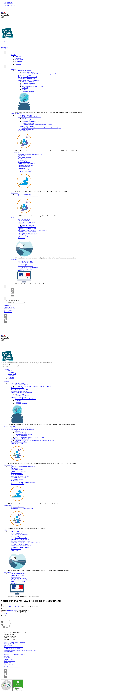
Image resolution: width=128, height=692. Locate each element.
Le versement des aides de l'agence (27, 228)
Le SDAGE (25, 88)
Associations (18, 61)
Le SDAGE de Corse (24, 131)
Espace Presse (4, 49)
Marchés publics (8, 651)
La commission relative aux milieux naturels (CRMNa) (37, 124)
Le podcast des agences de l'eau (27, 163)
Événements (14, 193)
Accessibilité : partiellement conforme (14, 654)
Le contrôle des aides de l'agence (27, 231)
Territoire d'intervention (24, 75)
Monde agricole (19, 59)
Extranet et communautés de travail (13, 647)
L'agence (13, 69)
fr (4, 41)
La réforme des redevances (25, 262)
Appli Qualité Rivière (24, 162)
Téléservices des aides (28, 225)
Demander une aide (23, 223)
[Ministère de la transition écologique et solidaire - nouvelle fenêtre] (5, 19)
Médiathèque (21, 168)
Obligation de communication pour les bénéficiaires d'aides (20, 650)
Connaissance (15, 152)
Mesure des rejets (23, 236)
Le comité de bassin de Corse (26, 129)
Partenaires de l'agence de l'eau (26, 78)
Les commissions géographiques (30, 121)
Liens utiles (7, 657)
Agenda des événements (24, 194)
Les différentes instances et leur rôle (28, 115)
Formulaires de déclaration (25, 266)
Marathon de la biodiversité (25, 159)
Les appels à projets (23, 220)
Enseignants (18, 64)
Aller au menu (8, 2)
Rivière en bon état (23, 160)
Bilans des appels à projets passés (27, 235)
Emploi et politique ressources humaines (15, 642)
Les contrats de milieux (28, 91)
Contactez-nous (8, 664)
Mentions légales (8, 659)
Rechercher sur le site (13, 300)
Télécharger (4, 613)
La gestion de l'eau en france (26, 85)
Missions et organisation (24, 70)
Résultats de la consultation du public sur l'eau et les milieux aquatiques (41, 128)
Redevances (14, 259)
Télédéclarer (21, 270)
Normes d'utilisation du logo (12, 648)
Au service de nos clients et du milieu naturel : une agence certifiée (40, 74)
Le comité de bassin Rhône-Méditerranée (29, 117)
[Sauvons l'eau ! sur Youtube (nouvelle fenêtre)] (12, 293)
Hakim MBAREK (14, 607)
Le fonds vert (21, 238)
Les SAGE (25, 89)
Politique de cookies (9, 661)
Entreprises (18, 58)
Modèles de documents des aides (27, 227)
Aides (12, 217)
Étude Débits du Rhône (24, 157)
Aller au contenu (8, 3)
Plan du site (7, 662)
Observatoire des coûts (24, 171)
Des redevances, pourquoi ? (25, 261)
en (4, 44)
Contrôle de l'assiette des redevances (28, 267)
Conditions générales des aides (26, 222)
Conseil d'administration (28, 72)
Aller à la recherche (9, 5)
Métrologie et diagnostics (25, 269)
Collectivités (18, 56)
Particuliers (18, 63)
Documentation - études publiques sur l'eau (30, 170)
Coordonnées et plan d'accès (12, 667)
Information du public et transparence (28, 80)
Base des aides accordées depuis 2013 (28, 233)
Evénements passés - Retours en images (29, 196)
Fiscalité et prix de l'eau (28, 81)
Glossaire (6, 656)
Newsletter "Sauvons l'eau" (25, 165)
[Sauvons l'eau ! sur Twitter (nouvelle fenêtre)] (12, 290)
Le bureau (24, 118)
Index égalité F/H (9, 643)
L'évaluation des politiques (29, 83)
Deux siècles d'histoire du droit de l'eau (32, 86)
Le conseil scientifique (28, 123)
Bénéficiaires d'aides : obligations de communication (32, 230)
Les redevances (22, 264)
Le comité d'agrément (27, 120)
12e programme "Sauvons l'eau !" (27, 77)
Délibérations (4, 47)
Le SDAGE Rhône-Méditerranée (27, 126)
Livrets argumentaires (24, 166)
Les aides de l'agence (24, 219)
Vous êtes (13, 55)
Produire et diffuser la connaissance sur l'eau (30, 154)
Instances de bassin (16, 113)
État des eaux (21, 155)
